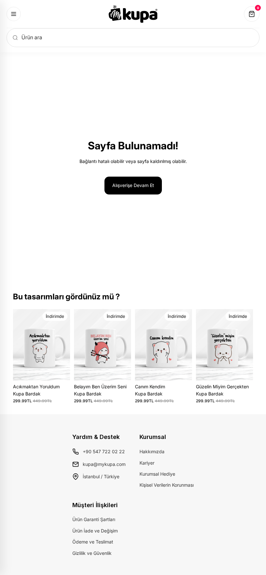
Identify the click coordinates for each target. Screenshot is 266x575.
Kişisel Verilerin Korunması (166, 485)
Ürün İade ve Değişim (95, 530)
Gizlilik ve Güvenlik (92, 553)
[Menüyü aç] (13, 14)
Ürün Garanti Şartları (93, 519)
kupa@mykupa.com (104, 464)
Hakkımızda (151, 451)
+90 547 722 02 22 (104, 451)
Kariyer (146, 463)
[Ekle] (60, 370)
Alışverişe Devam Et (133, 185)
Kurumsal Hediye (157, 474)
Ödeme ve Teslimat (92, 541)
